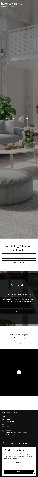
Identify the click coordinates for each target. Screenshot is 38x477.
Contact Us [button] (19, 311)
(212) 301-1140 (10, 427)
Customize (19, 467)
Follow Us (19, 343)
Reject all (19, 462)
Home (19, 256)
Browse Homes (19, 263)
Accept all (19, 472)
